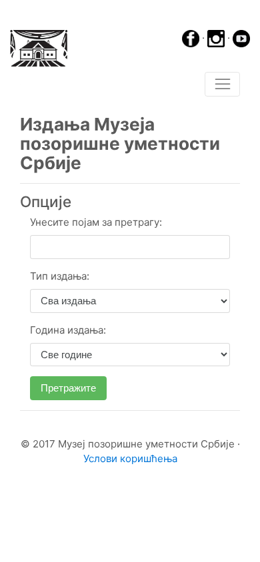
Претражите (68, 388)
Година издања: (68, 330)
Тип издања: (59, 276)
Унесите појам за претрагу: (96, 222)
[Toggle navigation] (222, 84)
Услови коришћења (130, 458)
